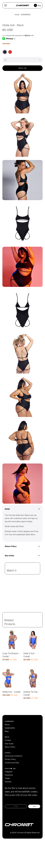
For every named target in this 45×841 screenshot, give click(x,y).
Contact (8, 740)
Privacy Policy (10, 759)
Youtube (8, 782)
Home (17, 14)
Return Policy (10, 747)
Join (34, 806)
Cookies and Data (12, 762)
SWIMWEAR (25, 14)
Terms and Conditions (13, 756)
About (7, 724)
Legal (8, 753)
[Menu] (5, 5)
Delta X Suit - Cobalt (29, 655)
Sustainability (10, 728)
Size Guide (9, 743)
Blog (6, 731)
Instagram (8, 771)
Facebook (9, 775)
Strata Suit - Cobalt (11, 691)
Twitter (7, 778)
